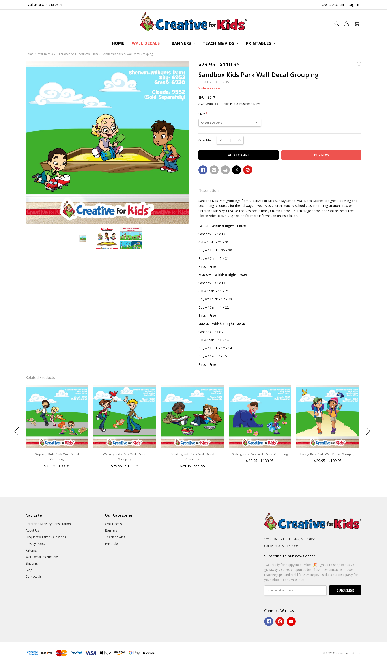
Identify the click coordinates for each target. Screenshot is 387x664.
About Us (32, 530)
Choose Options (57, 439)
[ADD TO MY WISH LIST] (80, 400)
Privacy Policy (35, 543)
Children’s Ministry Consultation (48, 524)
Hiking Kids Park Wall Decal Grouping (327, 454)
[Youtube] (291, 621)
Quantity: (204, 140)
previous (16, 431)
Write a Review (209, 88)
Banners (182, 43)
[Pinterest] (247, 169)
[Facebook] (202, 169)
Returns (31, 550)
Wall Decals (146, 43)
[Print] (225, 169)
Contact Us (34, 576)
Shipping (32, 563)
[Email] (214, 169)
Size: (203, 114)
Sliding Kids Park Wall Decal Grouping (260, 454)
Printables (259, 43)
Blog (29, 570)
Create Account (333, 4)
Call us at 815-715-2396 (45, 4)
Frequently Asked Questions (46, 537)
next (368, 431)
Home (118, 43)
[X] (236, 169)
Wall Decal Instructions (42, 557)
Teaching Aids (219, 43)
